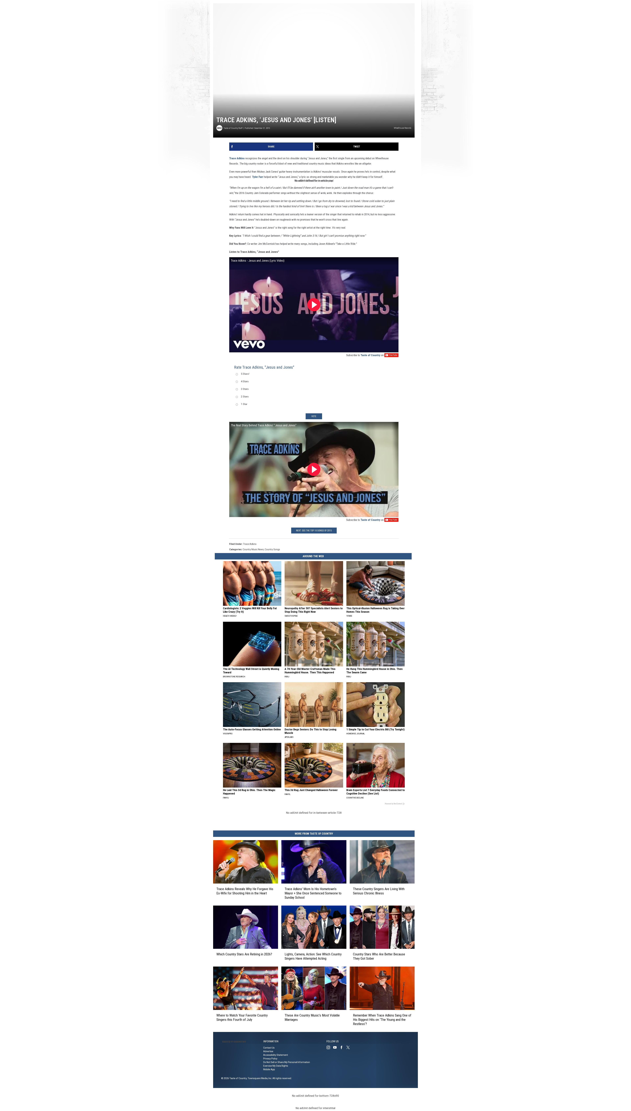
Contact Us (269, 1047)
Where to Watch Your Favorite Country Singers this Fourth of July (242, 1017)
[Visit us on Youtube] (336, 1047)
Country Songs (272, 549)
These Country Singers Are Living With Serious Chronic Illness (379, 891)
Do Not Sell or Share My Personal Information (286, 1062)
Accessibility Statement (275, 1055)
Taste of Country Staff (233, 128)
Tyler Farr (257, 176)
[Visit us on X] (349, 1047)
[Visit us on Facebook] (342, 1047)
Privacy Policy (270, 1058)
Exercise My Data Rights (275, 1065)
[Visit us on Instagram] (329, 1047)
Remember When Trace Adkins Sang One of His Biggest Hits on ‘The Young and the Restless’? (382, 1019)
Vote (313, 416)
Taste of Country (370, 355)
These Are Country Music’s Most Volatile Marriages (312, 1017)
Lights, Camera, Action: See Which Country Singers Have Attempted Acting (313, 956)
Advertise (268, 1051)
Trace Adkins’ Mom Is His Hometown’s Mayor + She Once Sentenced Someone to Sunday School (313, 893)
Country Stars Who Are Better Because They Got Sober (379, 956)
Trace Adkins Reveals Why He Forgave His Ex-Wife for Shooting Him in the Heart (244, 891)
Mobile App (269, 1069)
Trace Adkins (237, 158)
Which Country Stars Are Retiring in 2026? (244, 954)
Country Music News (253, 549)
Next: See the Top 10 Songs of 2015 (314, 530)
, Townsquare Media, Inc (259, 1078)
